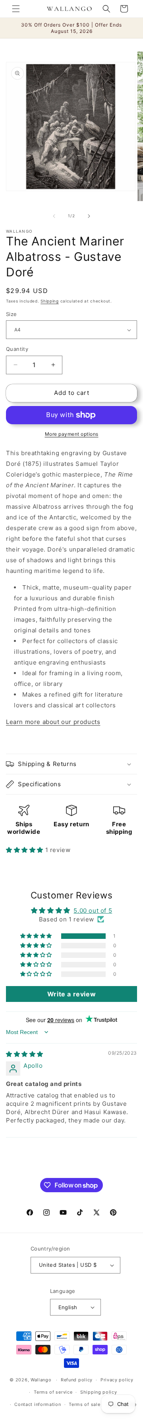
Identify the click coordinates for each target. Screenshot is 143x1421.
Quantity (17, 349)
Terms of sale (84, 1404)
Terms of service (53, 1392)
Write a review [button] (71, 994)
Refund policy (77, 1380)
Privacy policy (116, 1380)
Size (11, 314)
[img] (24, 1054)
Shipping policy (98, 1392)
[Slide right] (89, 216)
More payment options (72, 434)
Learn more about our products (53, 722)
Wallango (42, 1380)
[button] (16, 8)
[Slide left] (54, 216)
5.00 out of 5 (92, 910)
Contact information (37, 1404)
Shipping (50, 301)
